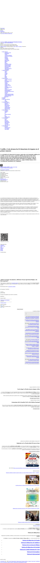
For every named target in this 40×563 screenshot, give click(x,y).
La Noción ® (2, 561)
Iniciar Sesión (2, 31)
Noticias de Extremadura (33, 551)
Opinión (3, 125)
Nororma (6, 63)
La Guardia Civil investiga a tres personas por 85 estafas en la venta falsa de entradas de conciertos (32, 320)
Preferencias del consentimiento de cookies (20, 562)
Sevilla (6, 77)
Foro (3, 42)
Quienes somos (18, 561)
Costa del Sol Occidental (8, 56)
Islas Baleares (7, 81)
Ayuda (10, 561)
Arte (5, 100)
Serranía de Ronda (7, 65)
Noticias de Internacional (33, 554)
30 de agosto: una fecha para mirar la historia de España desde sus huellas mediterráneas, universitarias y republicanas (32, 317)
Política (3, 109)
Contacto (29, 561)
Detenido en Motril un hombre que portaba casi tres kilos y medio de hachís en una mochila (32, 356)
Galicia (6, 88)
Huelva (6, 74)
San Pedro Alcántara (10, 46)
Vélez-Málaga (7, 69)
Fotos (14, 46)
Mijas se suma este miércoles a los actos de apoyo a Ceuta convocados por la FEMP (32, 336)
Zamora (1, 248)
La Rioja (6, 93)
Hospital (1, 250)
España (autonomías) (8, 95)
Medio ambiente (7, 122)
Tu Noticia (20, 46)
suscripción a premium (11, 286)
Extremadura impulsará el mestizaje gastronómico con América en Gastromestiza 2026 (32, 327)
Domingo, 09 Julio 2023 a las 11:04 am (6, 167)
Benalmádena (7, 53)
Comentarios (7, 169)
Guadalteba (6, 58)
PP (5, 115)
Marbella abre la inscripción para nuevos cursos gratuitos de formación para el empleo (32, 351)
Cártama (6, 54)
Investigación (7, 121)
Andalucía (4, 70)
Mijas (5, 62)
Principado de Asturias (8, 80)
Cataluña (6, 86)
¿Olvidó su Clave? (3, 302)
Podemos (6, 111)
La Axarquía (7, 59)
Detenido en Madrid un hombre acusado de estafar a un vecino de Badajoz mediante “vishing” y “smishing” (32, 345)
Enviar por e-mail (3, 178)
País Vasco (6, 92)
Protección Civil (7, 102)
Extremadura (7, 87)
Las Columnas (7, 128)
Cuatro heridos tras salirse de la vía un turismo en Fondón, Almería (33, 324)
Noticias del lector (7, 127)
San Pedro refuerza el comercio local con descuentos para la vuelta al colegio (32, 348)
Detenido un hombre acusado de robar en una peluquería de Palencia (28, 522)
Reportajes (6, 126)
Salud (5, 119)
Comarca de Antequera (8, 55)
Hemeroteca (24, 46)
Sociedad (3, 117)
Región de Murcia (7, 90)
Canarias (6, 82)
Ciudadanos (6, 110)
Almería (6, 71)
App (5, 42)
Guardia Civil (7, 106)
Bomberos (6, 103)
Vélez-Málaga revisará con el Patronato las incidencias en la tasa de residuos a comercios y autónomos (32, 330)
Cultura (6, 101)
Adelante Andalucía (8, 114)
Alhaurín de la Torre (8, 52)
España (3, 78)
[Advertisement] (20, 7)
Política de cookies (10, 562)
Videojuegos (7, 123)
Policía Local (7, 104)
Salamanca (2, 247)
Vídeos (17, 46)
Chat (1, 42)
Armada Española (7, 107)
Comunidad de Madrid (8, 89)
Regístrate (1, 30)
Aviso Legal (33, 561)
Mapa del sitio (13, 561)
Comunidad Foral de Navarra (9, 91)
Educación (6, 120)
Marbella (6, 61)
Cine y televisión (7, 124)
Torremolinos (7, 67)
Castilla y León (7, 84)
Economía (3, 97)
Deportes (3, 98)
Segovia (1, 249)
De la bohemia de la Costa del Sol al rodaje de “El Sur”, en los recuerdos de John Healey (32, 333)
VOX (5, 112)
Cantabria (6, 83)
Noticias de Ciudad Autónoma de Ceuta (30, 549)
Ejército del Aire (7, 108)
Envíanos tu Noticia (25, 561)
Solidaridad (2, 245)
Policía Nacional (7, 105)
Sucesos (6, 118)
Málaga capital (7, 60)
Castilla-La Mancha (8, 85)
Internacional (6, 96)
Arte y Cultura (4, 99)
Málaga (3, 51)
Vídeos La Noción (3, 46)
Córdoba (6, 72)
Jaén (5, 75)
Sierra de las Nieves (8, 66)
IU (5, 113)
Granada (6, 73)
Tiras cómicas (7, 129)
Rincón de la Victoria (8, 64)
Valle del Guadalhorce (8, 68)
